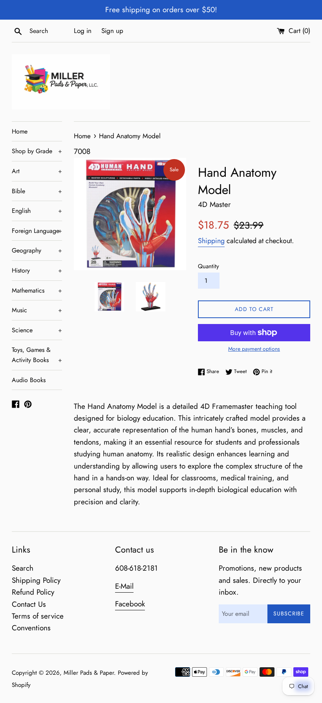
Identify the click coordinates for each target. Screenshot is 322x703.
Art (37, 171)
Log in (82, 30)
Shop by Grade (37, 151)
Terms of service (38, 616)
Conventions (31, 627)
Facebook (130, 604)
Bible (37, 191)
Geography (37, 250)
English (37, 210)
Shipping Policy (36, 580)
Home (19, 131)
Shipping (211, 241)
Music (37, 310)
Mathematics (37, 290)
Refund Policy (33, 592)
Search (22, 568)
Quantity (208, 266)
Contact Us (29, 604)
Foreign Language (37, 230)
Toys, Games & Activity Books (37, 354)
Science (37, 330)
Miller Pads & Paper (89, 672)
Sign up (112, 30)
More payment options (254, 349)
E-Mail (124, 586)
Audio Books (29, 379)
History (37, 270)
